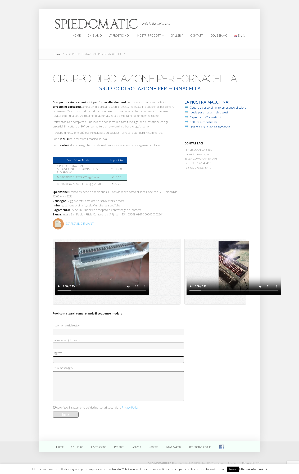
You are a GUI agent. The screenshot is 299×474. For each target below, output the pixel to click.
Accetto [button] (233, 469)
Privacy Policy (130, 407)
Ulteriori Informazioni (253, 469)
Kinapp (246, 463)
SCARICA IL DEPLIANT (79, 223)
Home (56, 54)
